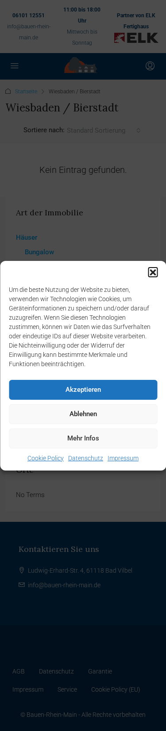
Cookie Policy (45, 458)
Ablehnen (83, 414)
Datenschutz (85, 458)
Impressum (123, 458)
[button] (152, 272)
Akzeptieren (83, 390)
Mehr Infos (83, 438)
